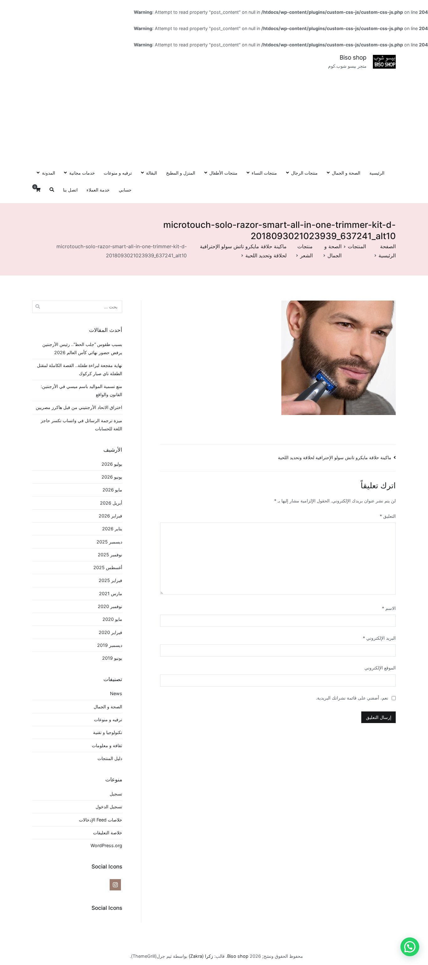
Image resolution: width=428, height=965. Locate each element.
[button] (409, 946)
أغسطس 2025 (107, 567)
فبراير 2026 (110, 515)
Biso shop (353, 57)
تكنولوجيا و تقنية (107, 732)
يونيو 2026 (112, 477)
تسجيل (116, 793)
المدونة (48, 173)
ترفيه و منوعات (118, 173)
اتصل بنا (70, 189)
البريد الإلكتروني (379, 638)
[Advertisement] (214, 117)
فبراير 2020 (110, 632)
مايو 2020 (112, 619)
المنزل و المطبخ (180, 173)
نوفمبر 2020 (110, 606)
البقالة (151, 173)
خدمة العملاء (98, 189)
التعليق (388, 516)
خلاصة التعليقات (107, 832)
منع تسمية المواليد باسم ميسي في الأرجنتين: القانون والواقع (81, 390)
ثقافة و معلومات (107, 745)
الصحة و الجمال (346, 173)
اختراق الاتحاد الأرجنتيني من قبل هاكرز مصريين (79, 407)
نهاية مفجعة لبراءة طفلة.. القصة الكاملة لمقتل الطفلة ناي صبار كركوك (79, 369)
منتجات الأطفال (223, 173)
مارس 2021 (110, 593)
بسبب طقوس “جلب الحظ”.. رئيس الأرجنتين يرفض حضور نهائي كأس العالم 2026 (82, 348)
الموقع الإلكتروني (380, 667)
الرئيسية (376, 173)
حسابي (125, 189)
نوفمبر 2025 (110, 554)
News (116, 693)
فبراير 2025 (110, 580)
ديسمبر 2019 (109, 645)
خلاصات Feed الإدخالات (100, 819)
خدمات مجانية (82, 173)
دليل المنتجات (109, 758)
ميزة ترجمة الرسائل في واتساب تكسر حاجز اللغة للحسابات (81, 424)
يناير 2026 (112, 528)
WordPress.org (106, 845)
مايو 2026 (112, 489)
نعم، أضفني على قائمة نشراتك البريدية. (352, 697)
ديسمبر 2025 (109, 541)
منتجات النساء (264, 173)
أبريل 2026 (111, 503)
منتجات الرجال (304, 173)
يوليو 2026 (112, 464)
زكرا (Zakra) (201, 956)
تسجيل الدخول (109, 806)
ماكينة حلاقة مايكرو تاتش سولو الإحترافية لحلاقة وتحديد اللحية (334, 457)
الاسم (389, 608)
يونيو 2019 (112, 658)
